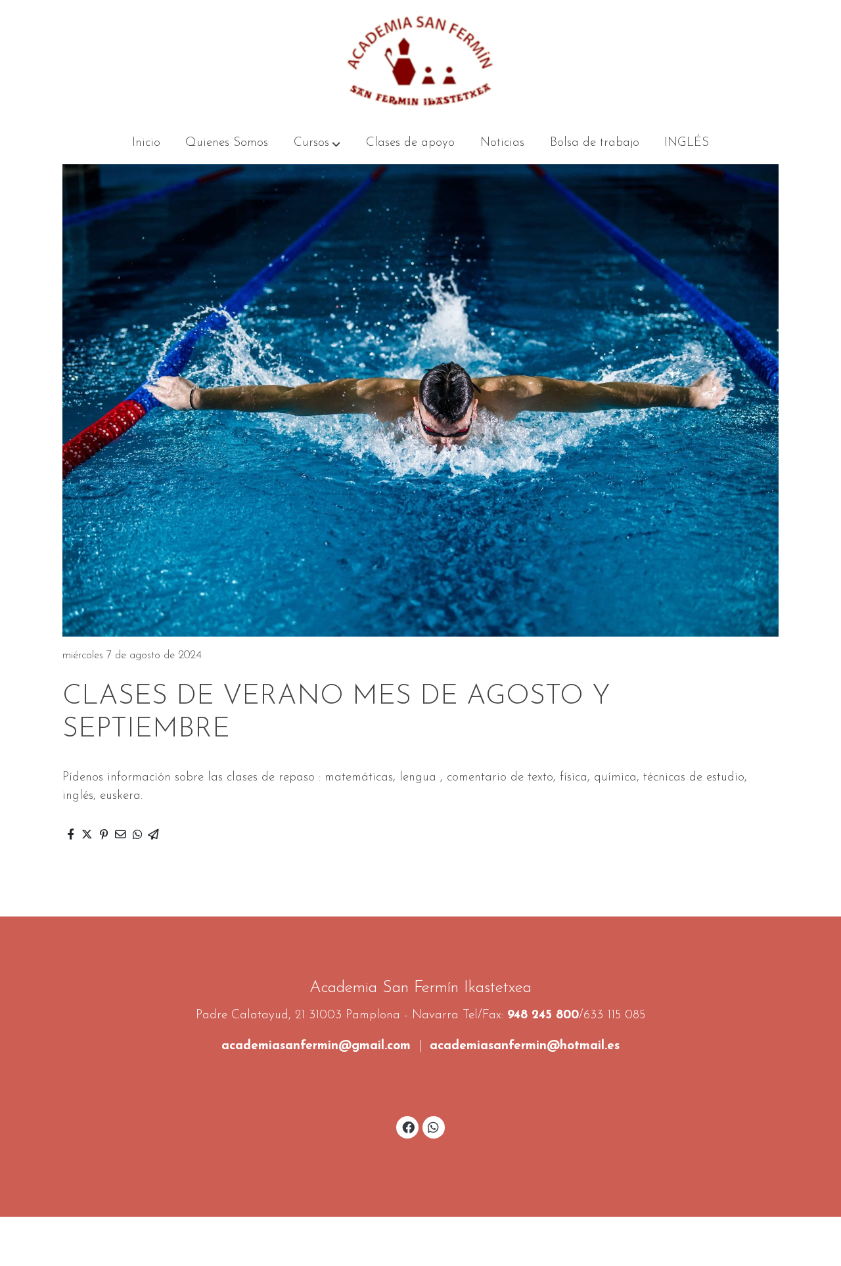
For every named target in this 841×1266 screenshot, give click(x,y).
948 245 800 (543, 1015)
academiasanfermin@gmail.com (316, 1046)
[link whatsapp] (433, 1126)
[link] (420, 61)
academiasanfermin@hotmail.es (525, 1046)
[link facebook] (408, 1126)
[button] (317, 143)
